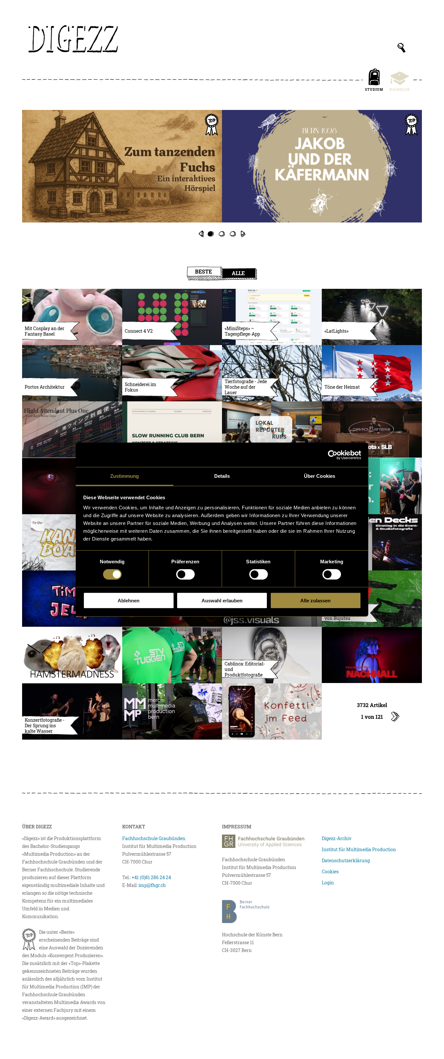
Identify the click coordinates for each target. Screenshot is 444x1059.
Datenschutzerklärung (346, 860)
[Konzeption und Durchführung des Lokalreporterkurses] (272, 429)
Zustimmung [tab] (124, 476)
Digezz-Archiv (336, 838)
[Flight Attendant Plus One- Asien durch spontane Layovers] (72, 429)
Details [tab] (222, 476)
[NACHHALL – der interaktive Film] (372, 655)
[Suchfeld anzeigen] (402, 48)
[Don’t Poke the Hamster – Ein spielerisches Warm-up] (72, 655)
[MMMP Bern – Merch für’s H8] (172, 711)
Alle (238, 273)
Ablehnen (128, 600)
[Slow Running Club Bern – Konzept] (172, 429)
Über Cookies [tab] (319, 476)
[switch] (185, 574)
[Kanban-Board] (72, 542)
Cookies (330, 871)
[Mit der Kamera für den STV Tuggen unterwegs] (172, 655)
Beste (203, 271)
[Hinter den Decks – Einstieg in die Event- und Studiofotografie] (372, 542)
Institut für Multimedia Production (359, 849)
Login (328, 882)
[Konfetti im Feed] (272, 711)
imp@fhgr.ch (152, 885)
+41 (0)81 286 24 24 (151, 877)
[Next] (243, 234)
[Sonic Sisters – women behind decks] (372, 429)
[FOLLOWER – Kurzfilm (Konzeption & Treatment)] (72, 486)
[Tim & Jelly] (72, 598)
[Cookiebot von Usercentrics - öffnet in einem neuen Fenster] (332, 455)
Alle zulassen (315, 600)
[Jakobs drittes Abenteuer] (322, 166)
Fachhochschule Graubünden (153, 838)
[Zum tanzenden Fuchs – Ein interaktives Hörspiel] (122, 166)
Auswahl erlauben (222, 600)
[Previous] (201, 234)
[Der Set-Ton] (372, 486)
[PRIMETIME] (222, 173)
